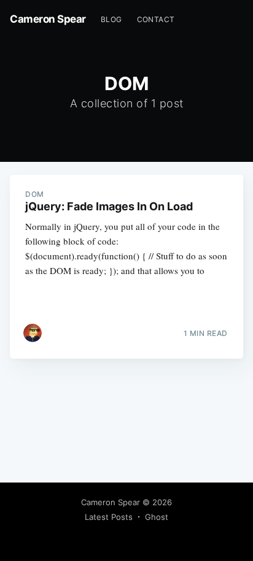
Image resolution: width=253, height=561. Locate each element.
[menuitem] (111, 19)
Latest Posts (109, 517)
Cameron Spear (48, 19)
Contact (156, 19)
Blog (111, 19)
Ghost (156, 517)
